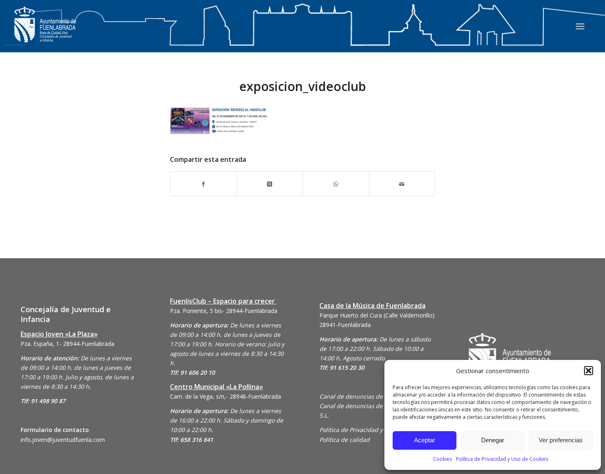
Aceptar (424, 440)
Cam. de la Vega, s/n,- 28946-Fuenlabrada (225, 396)
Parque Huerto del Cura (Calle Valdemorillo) (377, 315)
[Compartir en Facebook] (203, 183)
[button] (588, 371)
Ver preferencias (561, 440)
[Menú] (580, 26)
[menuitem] (580, 26)
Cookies (442, 458)
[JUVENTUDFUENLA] (45, 33)
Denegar (492, 440)
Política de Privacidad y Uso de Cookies (502, 458)
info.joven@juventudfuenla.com (63, 440)
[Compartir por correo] (402, 183)
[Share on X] (270, 183)
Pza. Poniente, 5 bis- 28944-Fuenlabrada (223, 311)
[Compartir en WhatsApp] (336, 183)
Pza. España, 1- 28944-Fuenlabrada (67, 344)
